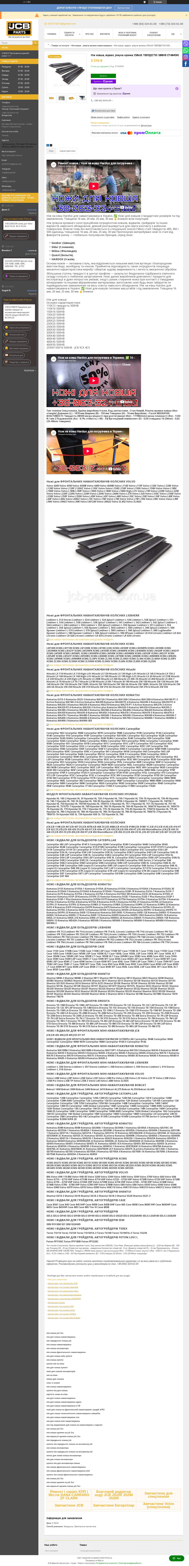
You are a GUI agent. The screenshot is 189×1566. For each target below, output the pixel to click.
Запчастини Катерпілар (113, 1505)
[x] (51, 146)
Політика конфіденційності (130, 1563)
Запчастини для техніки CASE (61, 1310)
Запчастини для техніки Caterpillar (63, 1287)
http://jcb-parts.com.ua (12, 155)
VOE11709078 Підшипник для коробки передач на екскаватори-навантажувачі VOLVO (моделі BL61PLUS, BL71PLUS (18, 312)
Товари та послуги (69, 33)
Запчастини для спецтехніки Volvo (63, 1291)
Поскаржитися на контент (107, 1563)
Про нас (89, 34)
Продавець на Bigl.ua (95, 1561)
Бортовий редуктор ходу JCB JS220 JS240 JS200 (114, 1495)
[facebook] (48, 146)
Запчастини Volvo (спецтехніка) (158, 1505)
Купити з (98, 81)
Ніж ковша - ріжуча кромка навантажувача (91, 45)
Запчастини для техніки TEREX (62, 1314)
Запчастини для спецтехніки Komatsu (64, 1295)
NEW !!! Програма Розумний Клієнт (127, 33)
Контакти (105, 34)
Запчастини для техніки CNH (61, 1306)
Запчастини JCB (69, 1505)
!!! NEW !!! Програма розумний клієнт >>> (15, 54)
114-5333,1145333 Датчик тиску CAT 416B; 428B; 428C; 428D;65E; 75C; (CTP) (18, 263)
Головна (51, 34)
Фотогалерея (51, 1550)
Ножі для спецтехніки (57, 1279)
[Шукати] (35, 43)
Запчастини (123, 8)
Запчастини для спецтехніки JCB (62, 1283)
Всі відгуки (29, 370)
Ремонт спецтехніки (154, 33)
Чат (179, 1558)
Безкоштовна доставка (105, 111)
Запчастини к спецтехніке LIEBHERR (64, 1299)
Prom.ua (108, 1558)
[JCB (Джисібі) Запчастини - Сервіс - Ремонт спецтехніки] (19, 28)
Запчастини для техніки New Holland (64, 1318)
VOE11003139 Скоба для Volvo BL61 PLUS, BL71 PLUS (18, 225)
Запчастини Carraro (56, 1302)
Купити (103, 75)
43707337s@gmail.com (12, 164)
